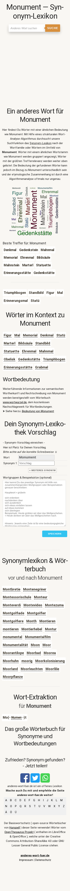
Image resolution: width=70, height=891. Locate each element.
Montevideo (33, 605)
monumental (12, 637)
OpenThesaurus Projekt (19, 832)
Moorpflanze (13, 677)
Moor (47, 645)
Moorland (10, 669)
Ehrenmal (29, 351)
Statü (60, 335)
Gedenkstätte (29, 359)
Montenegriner (34, 589)
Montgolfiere (13, 621)
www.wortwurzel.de (15, 402)
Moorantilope (13, 653)
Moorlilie (52, 669)
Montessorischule (17, 597)
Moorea (50, 653)
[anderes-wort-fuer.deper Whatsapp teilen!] (45, 781)
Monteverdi (12, 605)
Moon (35, 645)
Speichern (54, 534)
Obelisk (9, 359)
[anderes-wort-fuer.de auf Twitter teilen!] (35, 781)
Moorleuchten (32, 669)
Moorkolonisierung (50, 661)
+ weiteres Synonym (42, 470)
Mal (17, 335)
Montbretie (11, 589)
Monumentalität (15, 645)
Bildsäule (25, 343)
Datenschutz (43, 860)
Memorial (30, 335)
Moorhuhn (11, 661)
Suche (52, 28)
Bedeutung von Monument (38, 411)
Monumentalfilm (38, 637)
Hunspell (14, 827)
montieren (11, 629)
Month (31, 621)
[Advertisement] (35, 70)
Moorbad (34, 653)
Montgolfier (36, 613)
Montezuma (54, 605)
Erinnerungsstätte (18, 367)
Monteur (40, 597)
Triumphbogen (54, 359)
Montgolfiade (13, 613)
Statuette (11, 351)
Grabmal (41, 367)
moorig (26, 661)
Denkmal (47, 335)
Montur (51, 629)
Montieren (47, 621)
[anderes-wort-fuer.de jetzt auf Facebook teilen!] (25, 781)
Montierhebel (31, 629)
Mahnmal (46, 351)
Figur (8, 335)
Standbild (42, 343)
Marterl (9, 343)
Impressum (26, 860)
